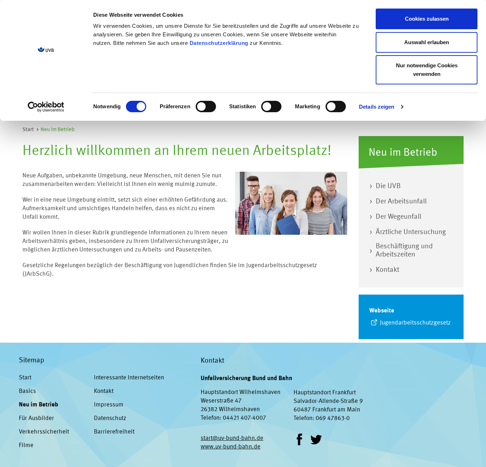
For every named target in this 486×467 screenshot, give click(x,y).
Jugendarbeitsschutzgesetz (415, 323)
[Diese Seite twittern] (316, 439)
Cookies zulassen (427, 19)
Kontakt (103, 391)
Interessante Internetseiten (129, 378)
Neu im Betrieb (58, 130)
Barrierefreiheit (114, 432)
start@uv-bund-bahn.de (232, 438)
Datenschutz (110, 418)
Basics (27, 391)
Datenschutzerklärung (219, 43)
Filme (26, 445)
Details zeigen (376, 107)
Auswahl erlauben (426, 42)
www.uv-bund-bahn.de (230, 447)
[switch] (206, 106)
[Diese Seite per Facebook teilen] (299, 439)
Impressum (108, 405)
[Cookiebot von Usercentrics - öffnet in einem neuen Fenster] (46, 107)
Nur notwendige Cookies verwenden (427, 69)
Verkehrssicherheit (44, 432)
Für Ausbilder (36, 418)
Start (28, 130)
